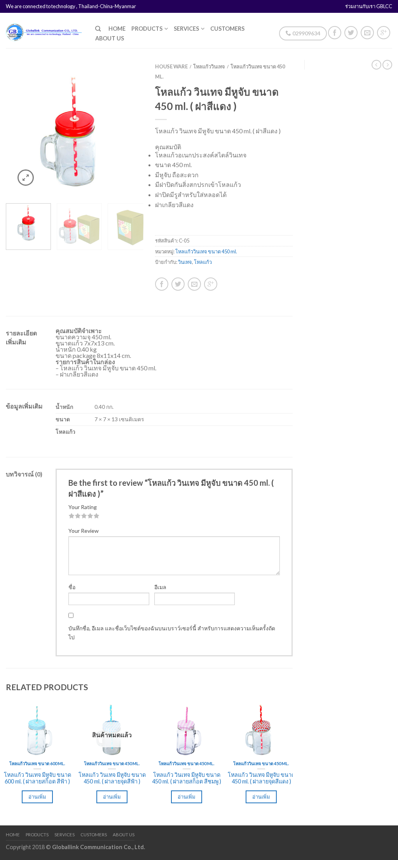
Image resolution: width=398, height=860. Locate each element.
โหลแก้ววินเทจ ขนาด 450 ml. (206, 251)
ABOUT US (109, 38)
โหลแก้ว (203, 262)
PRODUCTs (146, 28)
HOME (117, 28)
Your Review (83, 530)
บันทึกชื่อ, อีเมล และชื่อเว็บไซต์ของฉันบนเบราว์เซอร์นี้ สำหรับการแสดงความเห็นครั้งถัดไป (171, 632)
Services (186, 28)
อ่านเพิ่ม (37, 797)
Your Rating (82, 507)
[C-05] (74, 128)
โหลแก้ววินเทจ (209, 66)
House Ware (171, 66)
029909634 (305, 33)
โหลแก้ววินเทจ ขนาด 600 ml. (37, 763)
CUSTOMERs (227, 28)
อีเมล (160, 587)
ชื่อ (71, 587)
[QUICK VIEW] (37, 728)
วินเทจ (185, 262)
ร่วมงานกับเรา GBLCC (368, 6)
